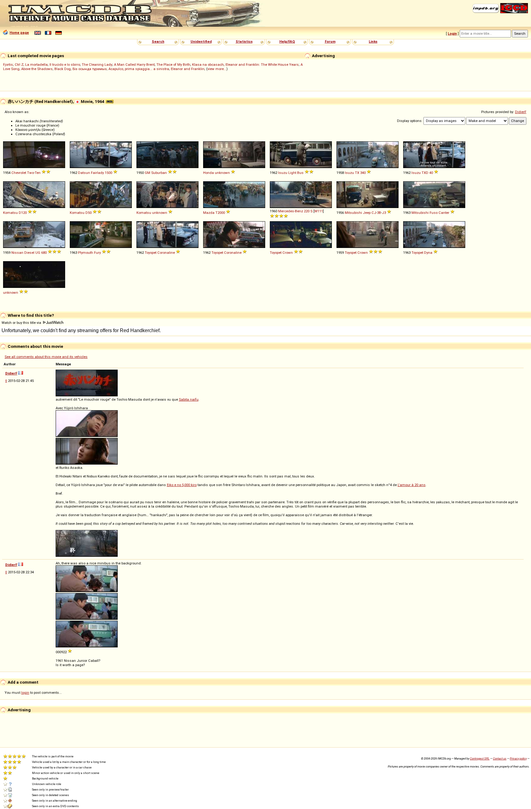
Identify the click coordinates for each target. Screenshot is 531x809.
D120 (23, 212)
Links (373, 41)
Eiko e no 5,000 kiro (182, 485)
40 (431, 173)
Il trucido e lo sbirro (64, 64)
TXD (425, 173)
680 (44, 252)
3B (379, 212)
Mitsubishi (353, 212)
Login (452, 33)
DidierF (520, 112)
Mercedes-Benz (290, 211)
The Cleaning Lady (97, 64)
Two (30, 173)
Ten (38, 173)
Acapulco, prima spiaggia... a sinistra (138, 69)
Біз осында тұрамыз (90, 69)
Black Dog (62, 69)
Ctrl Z (19, 64)
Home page (19, 32)
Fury (97, 252)
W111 (318, 211)
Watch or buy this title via (22, 322)
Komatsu (10, 212)
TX (357, 173)
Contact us (499, 758)
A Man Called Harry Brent (134, 64)
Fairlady (97, 173)
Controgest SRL (480, 758)
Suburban (159, 173)
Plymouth (85, 252)
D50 (88, 212)
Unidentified (201, 41)
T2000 (220, 212)
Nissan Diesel (22, 252)
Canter (444, 212)
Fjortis (8, 64)
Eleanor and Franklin (187, 69)
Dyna (428, 252)
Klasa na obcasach (208, 64)
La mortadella (36, 64)
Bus (300, 173)
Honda (208, 173)
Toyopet (150, 252)
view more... (216, 69)
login (25, 692)
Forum (330, 41)
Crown (287, 252)
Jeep (367, 212)
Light (292, 173)
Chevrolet (18, 173)
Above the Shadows (37, 69)
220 (306, 211)
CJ (374, 212)
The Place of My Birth (173, 64)
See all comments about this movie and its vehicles (46, 357)
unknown (222, 173)
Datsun (84, 173)
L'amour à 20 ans (412, 485)
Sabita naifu (189, 399)
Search (158, 41)
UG (37, 252)
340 (363, 173)
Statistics (244, 41)
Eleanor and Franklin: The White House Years (262, 64)
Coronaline (166, 252)
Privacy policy (518, 758)
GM (147, 173)
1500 (108, 173)
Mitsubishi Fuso (424, 212)
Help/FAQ (287, 41)
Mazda (208, 212)
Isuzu (282, 173)
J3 (384, 212)
